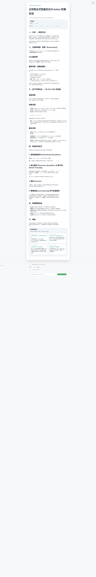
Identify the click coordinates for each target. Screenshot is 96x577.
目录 (93, 2)
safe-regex (40, 214)
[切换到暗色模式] (68, 4)
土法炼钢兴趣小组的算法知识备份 (35, 5)
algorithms (37, 23)
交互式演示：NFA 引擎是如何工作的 (56, 235)
